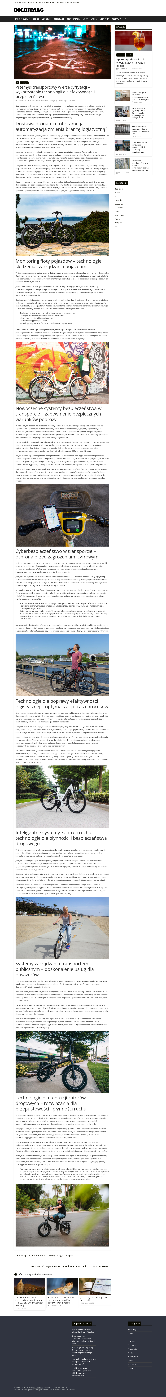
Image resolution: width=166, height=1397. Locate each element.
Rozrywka (116, 19)
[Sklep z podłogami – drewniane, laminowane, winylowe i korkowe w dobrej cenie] (122, 91)
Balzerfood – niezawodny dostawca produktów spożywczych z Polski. (61, 1300)
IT (125, 19)
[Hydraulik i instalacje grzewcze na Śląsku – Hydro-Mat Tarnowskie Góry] (122, 125)
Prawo (117, 219)
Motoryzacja (73, 19)
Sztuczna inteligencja (50, 101)
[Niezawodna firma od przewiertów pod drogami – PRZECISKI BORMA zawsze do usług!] (29, 1279)
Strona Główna (22, 19)
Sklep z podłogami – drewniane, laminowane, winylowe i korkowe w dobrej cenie (141, 96)
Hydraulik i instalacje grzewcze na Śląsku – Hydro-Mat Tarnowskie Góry (141, 130)
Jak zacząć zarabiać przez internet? (94, 1299)
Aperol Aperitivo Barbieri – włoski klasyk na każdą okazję (132, 62)
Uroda (94, 19)
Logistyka (46, 19)
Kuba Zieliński (35, 101)
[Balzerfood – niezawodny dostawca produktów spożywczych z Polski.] (62, 1279)
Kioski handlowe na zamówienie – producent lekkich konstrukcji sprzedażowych (139, 147)
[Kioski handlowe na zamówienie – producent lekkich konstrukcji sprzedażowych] (122, 141)
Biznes (36, 19)
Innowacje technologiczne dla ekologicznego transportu (44, 1255)
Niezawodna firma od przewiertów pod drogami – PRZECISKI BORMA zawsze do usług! (29, 1301)
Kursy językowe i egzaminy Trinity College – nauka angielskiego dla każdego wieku (59, 2)
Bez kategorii (120, 189)
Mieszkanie (59, 19)
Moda (85, 19)
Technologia (62, 101)
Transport (71, 101)
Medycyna (104, 19)
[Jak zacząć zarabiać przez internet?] (95, 1279)
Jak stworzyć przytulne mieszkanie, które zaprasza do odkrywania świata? (71, 1266)
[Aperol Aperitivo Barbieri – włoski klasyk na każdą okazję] (133, 32)
